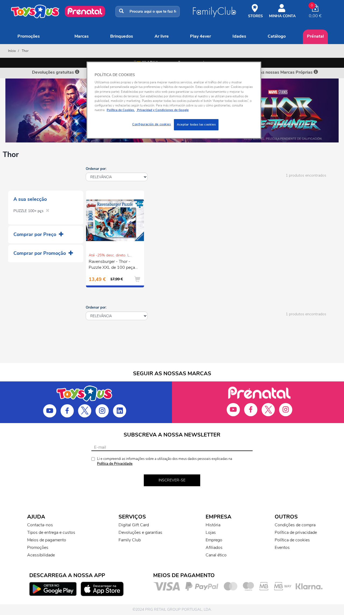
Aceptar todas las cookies (196, 124)
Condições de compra (295, 525)
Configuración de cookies (151, 124)
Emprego (214, 540)
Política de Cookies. (121, 110)
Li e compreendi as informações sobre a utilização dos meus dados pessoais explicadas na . (164, 461)
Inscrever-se (172, 480)
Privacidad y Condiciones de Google (162, 110)
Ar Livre (162, 36)
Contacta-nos (40, 525)
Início (12, 51)
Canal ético (216, 555)
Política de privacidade (296, 532)
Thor (25, 51)
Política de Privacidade (114, 463)
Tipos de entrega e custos (51, 532)
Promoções (28, 36)
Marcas (81, 36)
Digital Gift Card (134, 525)
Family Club (130, 540)
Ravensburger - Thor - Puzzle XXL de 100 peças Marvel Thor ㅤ (113, 265)
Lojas (211, 532)
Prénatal (315, 36)
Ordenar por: (96, 168)
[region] (174, 100)
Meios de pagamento (46, 540)
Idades (239, 36)
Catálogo (277, 36)
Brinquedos (121, 36)
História (213, 525)
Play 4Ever (200, 36)
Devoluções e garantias (140, 532)
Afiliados (214, 547)
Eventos (282, 547)
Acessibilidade (41, 555)
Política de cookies (292, 540)
